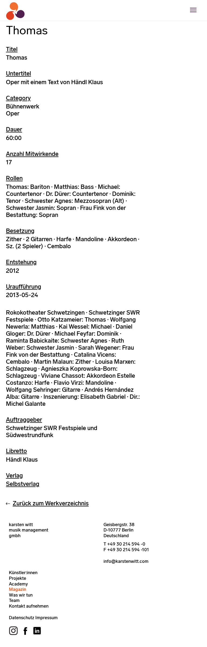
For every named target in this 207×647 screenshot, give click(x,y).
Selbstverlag (22, 484)
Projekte (17, 578)
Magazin (17, 589)
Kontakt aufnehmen (29, 606)
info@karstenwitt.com (126, 561)
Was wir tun (21, 595)
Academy (18, 584)
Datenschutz (21, 617)
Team (14, 600)
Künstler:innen (23, 572)
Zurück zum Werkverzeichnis (51, 503)
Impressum (46, 617)
